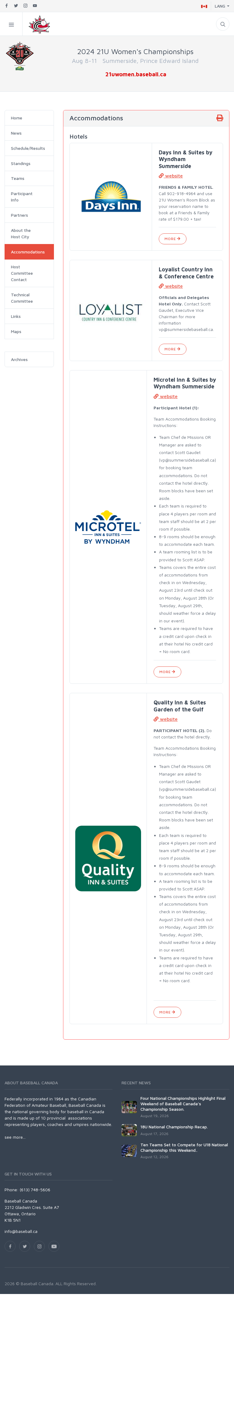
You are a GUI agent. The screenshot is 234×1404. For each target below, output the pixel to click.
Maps (16, 331)
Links (16, 316)
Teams (17, 178)
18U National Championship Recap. (174, 1126)
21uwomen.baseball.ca (135, 74)
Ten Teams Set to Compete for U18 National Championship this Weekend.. (184, 1147)
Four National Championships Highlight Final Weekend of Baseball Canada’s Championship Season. (182, 1104)
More (171, 238)
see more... (15, 1137)
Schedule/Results (28, 148)
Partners (19, 215)
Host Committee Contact (22, 273)
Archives (19, 359)
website (173, 175)
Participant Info (22, 196)
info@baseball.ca (21, 1231)
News (16, 133)
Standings (20, 163)
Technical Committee (22, 298)
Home (16, 117)
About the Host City (21, 233)
